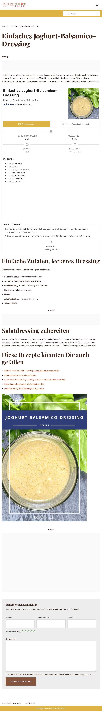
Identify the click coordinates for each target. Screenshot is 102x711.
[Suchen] (96, 13)
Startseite (5, 26)
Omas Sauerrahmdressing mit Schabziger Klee (24, 384)
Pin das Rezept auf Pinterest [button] (77, 124)
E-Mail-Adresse (43, 617)
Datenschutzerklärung (12, 703)
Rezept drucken (28, 124)
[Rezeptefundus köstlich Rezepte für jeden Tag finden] (14, 5)
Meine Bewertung (13, 631)
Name (9, 617)
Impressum (30, 703)
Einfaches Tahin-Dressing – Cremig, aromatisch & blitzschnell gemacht (34, 379)
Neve (39, 708)
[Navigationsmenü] (97, 5)
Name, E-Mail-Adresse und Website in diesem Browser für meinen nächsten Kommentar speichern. (49, 674)
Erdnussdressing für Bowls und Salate (20, 375)
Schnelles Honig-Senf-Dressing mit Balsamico (24, 388)
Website (70, 617)
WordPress (60, 708)
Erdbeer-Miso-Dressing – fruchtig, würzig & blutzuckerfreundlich (31, 370)
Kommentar (11, 639)
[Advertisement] (51, 66)
